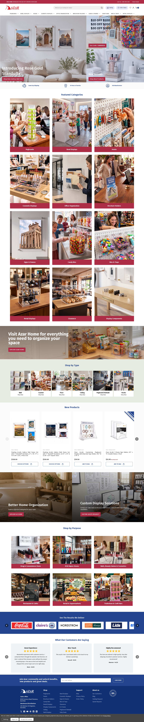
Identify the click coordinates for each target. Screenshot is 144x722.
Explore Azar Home (17, 349)
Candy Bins (105, 13)
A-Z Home (63, 707)
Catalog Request (97, 699)
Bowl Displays (24, 13)
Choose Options (23, 464)
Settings (5, 719)
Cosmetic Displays (46, 13)
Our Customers (97, 693)
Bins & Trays (115, 13)
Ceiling (45, 709)
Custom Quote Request (90, 514)
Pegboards (13, 13)
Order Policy (80, 699)
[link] (30, 658)
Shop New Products (97, 79)
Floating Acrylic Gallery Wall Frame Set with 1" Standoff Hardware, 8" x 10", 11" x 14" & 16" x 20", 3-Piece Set (24, 453)
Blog (93, 696)
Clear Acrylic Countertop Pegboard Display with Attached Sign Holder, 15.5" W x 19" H (87, 453)
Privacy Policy (80, 696)
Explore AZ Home (16, 514)
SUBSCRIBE (118, 680)
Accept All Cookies (26, 719)
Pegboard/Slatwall (65, 709)
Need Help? (135, 2)
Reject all (14, 719)
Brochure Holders (79, 13)
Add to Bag (86, 464)
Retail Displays (127, 13)
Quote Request (97, 701)
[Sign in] (133, 8)
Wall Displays (47, 712)
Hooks (35, 13)
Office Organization (62, 13)
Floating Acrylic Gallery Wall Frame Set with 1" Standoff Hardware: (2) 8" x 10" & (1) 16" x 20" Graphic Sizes (56, 453)
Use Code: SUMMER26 (97, 45)
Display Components (49, 707)
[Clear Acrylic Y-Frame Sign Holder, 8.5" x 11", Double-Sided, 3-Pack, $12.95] (119, 430)
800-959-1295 (126, 2)
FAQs (77, 693)
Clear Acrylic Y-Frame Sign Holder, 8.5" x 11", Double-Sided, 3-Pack (119, 453)
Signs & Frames (93, 13)
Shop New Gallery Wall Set (13, 79)
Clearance (63, 704)
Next (136, 439)
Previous (7, 439)
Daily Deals (63, 712)
